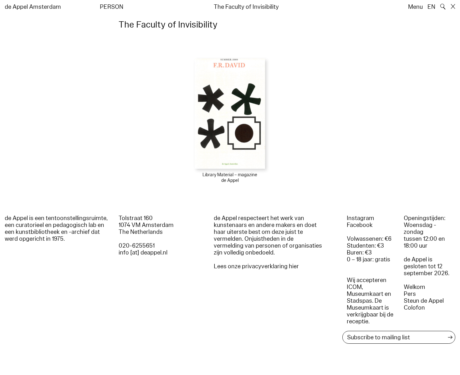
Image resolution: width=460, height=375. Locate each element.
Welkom (414, 287)
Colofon (414, 308)
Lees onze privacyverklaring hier (256, 266)
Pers (410, 294)
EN (431, 7)
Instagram (360, 218)
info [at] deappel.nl (143, 253)
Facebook (360, 225)
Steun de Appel (424, 301)
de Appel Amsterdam (33, 7)
